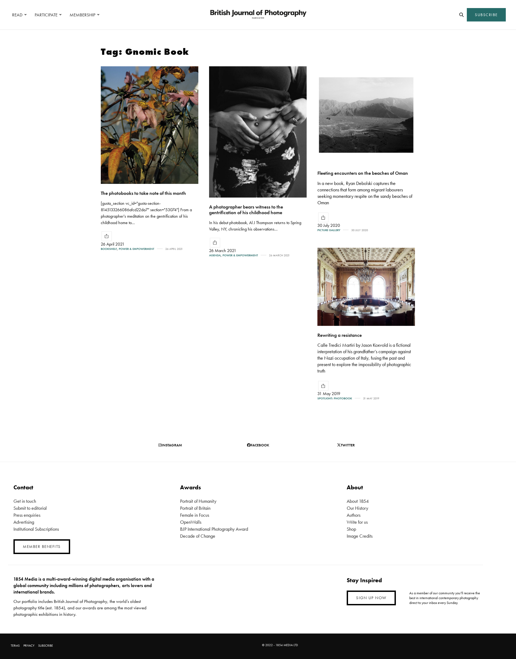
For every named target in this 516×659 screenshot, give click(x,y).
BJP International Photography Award (214, 529)
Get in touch (24, 501)
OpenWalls (190, 522)
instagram (172, 445)
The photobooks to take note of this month (143, 193)
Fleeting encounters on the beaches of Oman (362, 173)
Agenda (215, 255)
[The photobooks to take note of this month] (149, 125)
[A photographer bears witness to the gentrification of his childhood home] (258, 132)
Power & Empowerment (136, 248)
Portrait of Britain (195, 508)
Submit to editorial (30, 508)
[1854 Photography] (258, 15)
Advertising (23, 522)
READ (17, 15)
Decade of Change (197, 536)
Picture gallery (328, 230)
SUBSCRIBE (486, 14)
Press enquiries (26, 515)
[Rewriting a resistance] (366, 287)
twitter (348, 445)
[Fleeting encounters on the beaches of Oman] (366, 115)
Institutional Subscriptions (36, 529)
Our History (357, 508)
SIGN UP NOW (371, 597)
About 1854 (358, 501)
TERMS (15, 645)
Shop (351, 529)
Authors (353, 515)
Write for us (357, 522)
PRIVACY (28, 645)
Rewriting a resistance (339, 335)
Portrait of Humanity (198, 501)
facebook (260, 445)
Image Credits (359, 536)
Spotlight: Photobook (334, 398)
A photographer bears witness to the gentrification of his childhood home (246, 210)
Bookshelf (109, 248)
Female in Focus (194, 515)
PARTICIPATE (46, 15)
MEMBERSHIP (82, 15)
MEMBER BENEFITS (42, 546)
